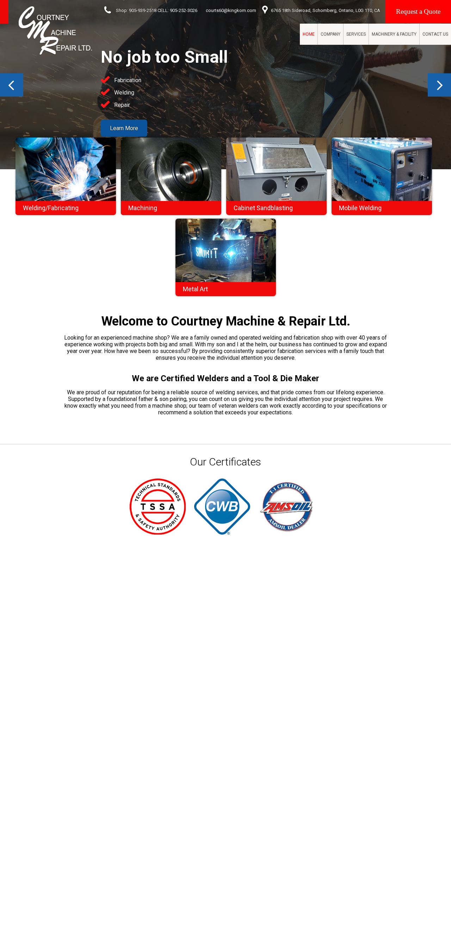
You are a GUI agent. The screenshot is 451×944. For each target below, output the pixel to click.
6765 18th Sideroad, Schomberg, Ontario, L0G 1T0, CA (325, 10)
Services (356, 34)
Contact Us (435, 34)
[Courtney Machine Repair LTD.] (55, 30)
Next (439, 85)
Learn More (124, 128)
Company (330, 34)
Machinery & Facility (394, 34)
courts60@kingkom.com (231, 10)
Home (309, 34)
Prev (11, 85)
